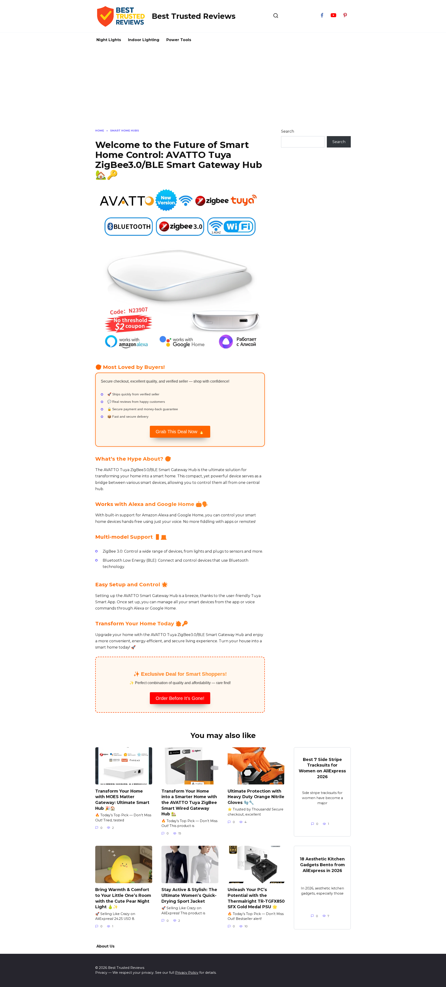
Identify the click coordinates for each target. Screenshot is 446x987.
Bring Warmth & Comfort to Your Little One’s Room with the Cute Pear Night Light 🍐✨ (123, 898)
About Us (105, 946)
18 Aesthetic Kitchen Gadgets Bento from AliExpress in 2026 (322, 864)
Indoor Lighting (143, 40)
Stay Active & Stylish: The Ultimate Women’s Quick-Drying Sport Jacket (189, 895)
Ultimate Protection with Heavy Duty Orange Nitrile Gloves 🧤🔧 (256, 796)
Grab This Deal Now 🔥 (180, 431)
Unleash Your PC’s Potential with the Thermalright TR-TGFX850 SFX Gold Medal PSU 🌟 (256, 898)
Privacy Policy (186, 973)
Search (287, 131)
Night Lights (108, 40)
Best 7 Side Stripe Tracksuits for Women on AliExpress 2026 (322, 768)
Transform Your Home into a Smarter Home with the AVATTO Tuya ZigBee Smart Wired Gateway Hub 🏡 (189, 802)
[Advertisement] (223, 86)
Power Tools (178, 40)
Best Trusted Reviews (194, 16)
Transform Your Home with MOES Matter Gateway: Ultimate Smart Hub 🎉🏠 (122, 799)
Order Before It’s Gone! (180, 698)
